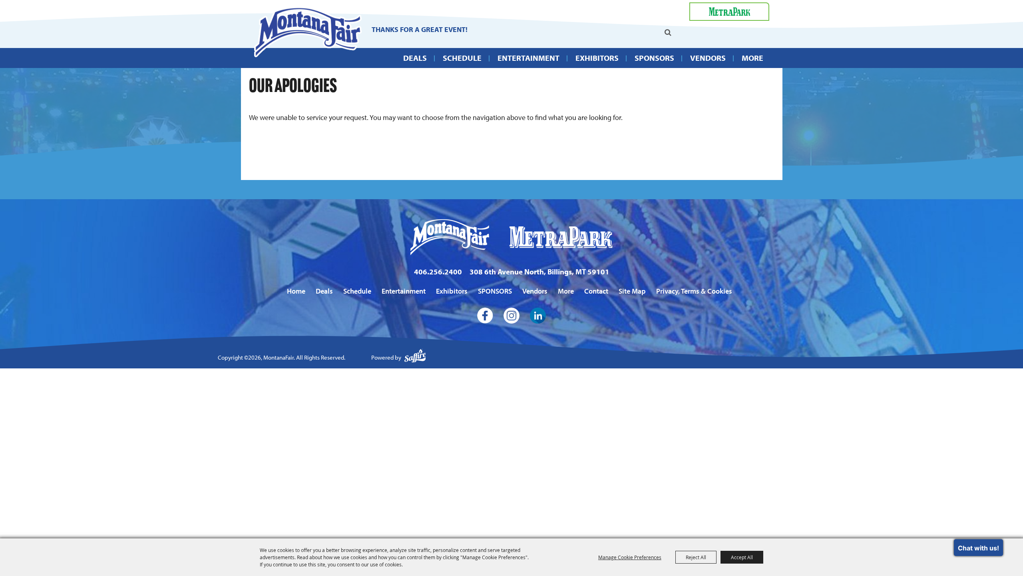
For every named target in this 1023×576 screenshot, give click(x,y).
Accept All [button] (742, 557)
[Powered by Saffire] (415, 358)
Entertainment (528, 58)
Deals (415, 58)
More (752, 58)
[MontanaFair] (308, 31)
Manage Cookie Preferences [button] (629, 557)
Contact (596, 291)
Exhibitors (597, 58)
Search (668, 32)
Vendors (708, 58)
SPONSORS (654, 58)
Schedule (462, 58)
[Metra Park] (729, 11)
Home (296, 291)
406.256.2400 (438, 271)
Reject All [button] (696, 557)
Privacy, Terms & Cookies (694, 291)
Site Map (632, 291)
